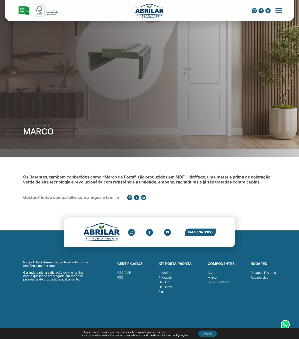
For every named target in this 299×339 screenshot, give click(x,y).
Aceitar (207, 333)
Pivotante (165, 277)
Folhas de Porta (218, 282)
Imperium (165, 272)
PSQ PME (124, 272)
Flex (161, 291)
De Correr (165, 287)
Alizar (211, 272)
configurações (180, 335)
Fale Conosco (200, 232)
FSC (120, 277)
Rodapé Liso (259, 277)
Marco (212, 277)
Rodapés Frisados (263, 272)
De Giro (164, 282)
